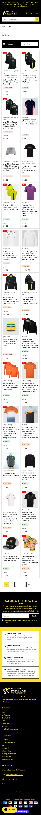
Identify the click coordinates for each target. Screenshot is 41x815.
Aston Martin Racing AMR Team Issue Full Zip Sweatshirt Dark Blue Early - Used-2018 (29, 300)
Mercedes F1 (25, 202)
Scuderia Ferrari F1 (27, 554)
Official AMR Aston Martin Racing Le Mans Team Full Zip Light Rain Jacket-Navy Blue (11, 300)
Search (4, 712)
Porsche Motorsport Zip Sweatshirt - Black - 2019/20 (30, 478)
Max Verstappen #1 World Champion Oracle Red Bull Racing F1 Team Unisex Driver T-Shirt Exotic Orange (30, 387)
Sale (3, 721)
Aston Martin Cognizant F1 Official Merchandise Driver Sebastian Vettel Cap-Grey (11, 167)
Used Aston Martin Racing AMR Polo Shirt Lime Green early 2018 (11, 207)
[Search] (37, 19)
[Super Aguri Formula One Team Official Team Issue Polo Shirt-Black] (30, 106)
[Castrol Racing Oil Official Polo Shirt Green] (11, 460)
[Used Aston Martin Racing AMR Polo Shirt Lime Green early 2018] (11, 192)
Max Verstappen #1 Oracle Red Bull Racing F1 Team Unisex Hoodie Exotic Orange (11, 386)
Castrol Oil (6, 471)
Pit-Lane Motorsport (16, 799)
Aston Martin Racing (9, 71)
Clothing (9, 26)
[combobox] (20, 19)
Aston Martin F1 (7, 161)
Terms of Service (7, 759)
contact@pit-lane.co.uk (14, 775)
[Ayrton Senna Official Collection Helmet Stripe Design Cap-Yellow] (11, 326)
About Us (5, 740)
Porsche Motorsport (27, 161)
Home (3, 26)
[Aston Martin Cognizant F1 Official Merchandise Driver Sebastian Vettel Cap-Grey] (11, 150)
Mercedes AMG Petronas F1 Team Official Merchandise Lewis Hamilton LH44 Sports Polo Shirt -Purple (29, 210)
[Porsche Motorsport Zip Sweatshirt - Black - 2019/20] (30, 460)
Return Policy (6, 751)
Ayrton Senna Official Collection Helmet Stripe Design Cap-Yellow (10, 342)
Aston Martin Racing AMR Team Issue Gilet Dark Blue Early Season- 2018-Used (30, 79)
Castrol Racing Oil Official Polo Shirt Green (11, 475)
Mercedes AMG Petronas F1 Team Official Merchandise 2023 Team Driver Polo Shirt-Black (29, 517)
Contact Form (6, 784)
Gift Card (5, 726)
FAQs (3, 745)
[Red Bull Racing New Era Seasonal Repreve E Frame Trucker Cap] (11, 543)
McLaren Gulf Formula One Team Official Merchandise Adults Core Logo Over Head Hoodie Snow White (29, 255)
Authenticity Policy (8, 742)
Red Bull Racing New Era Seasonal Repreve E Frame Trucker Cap (11, 559)
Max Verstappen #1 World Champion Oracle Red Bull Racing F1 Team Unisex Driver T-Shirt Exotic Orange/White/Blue (11, 432)
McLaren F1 (25, 248)
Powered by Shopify (29, 799)
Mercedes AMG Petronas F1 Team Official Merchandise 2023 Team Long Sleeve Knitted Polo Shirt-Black (30, 343)
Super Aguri (25, 117)
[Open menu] (37, 13)
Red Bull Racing (7, 381)
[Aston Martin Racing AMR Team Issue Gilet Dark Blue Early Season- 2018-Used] (30, 60)
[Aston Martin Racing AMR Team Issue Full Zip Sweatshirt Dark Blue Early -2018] (11, 106)
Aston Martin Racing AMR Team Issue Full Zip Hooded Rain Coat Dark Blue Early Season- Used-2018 (11, 80)
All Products (6, 715)
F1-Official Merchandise (10, 729)
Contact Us (5, 748)
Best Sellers (6, 724)
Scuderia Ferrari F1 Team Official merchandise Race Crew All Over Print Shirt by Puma (30, 561)
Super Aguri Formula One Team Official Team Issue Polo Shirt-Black (30, 122)
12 (29, 584)
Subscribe (33, 616)
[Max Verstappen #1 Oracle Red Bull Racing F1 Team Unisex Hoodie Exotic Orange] (11, 370)
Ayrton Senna (7, 337)
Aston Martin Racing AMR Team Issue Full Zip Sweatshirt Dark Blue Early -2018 (10, 125)
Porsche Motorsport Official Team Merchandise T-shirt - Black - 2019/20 (29, 169)
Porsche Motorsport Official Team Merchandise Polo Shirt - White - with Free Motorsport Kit (11, 519)
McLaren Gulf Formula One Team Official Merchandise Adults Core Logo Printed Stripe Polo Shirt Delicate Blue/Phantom (30, 432)
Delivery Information (9, 754)
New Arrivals (6, 718)
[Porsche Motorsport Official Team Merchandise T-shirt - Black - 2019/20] (30, 150)
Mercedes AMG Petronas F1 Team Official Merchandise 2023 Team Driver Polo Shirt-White (11, 255)
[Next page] (34, 584)
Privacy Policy (6, 757)
